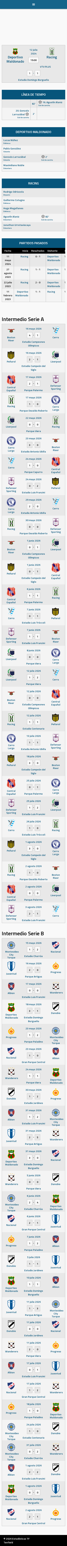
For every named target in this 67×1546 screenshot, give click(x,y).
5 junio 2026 (33, 1175)
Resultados (37, 251)
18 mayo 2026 (33, 1004)
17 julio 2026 (33, 1363)
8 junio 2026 (33, 650)
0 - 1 (37, 256)
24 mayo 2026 (33, 459)
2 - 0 (37, 282)
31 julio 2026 (33, 1445)
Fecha (7, 251)
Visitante (52, 251)
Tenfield (8, 1542)
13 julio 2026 (33, 736)
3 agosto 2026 (33, 907)
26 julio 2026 (33, 821)
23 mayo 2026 (33, 438)
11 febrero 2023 (7, 295)
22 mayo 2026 (33, 418)
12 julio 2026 (33, 671)
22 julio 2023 (8, 284)
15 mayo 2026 (33, 943)
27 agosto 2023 (8, 273)
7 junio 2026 (33, 609)
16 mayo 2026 (33, 328)
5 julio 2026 (33, 1257)
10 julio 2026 (33, 1277)
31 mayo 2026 (33, 1110)
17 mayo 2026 (33, 377)
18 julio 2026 (33, 756)
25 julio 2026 (33, 780)
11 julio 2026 (33, 1302)
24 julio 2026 (33, 1424)
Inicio (25, 251)
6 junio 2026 (33, 589)
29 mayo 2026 (33, 500)
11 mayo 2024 (8, 260)
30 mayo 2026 (33, 520)
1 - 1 (37, 269)
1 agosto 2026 (33, 842)
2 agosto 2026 (33, 866)
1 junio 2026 (33, 540)
